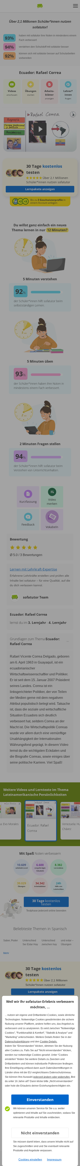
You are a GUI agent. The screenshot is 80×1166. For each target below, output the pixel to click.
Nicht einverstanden (40, 1132)
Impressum (54, 1159)
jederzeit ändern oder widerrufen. (51, 1077)
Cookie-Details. (48, 1041)
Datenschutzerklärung (17, 1041)
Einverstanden (40, 1099)
